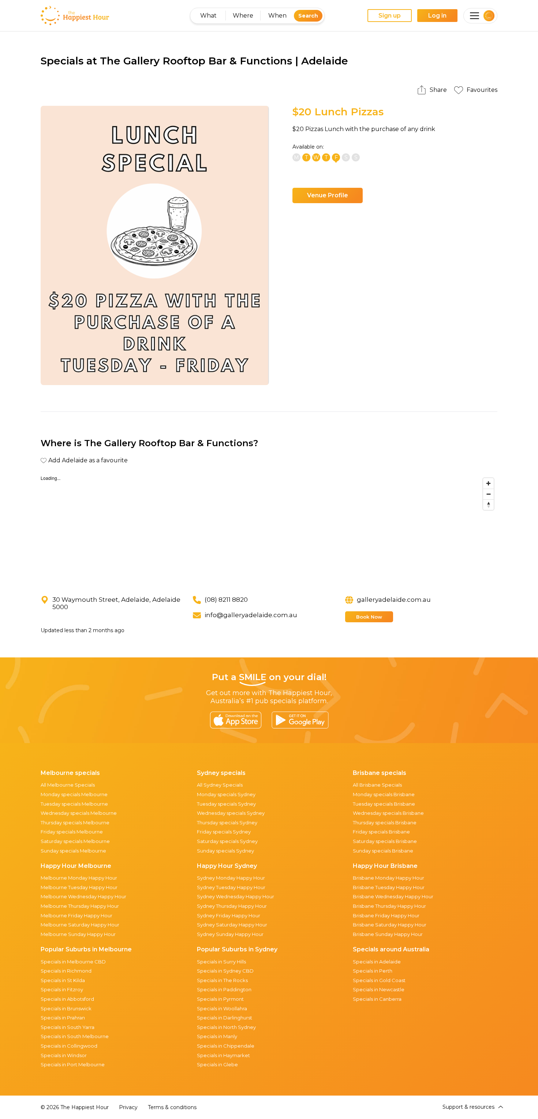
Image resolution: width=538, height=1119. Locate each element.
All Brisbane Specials (377, 785)
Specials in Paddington (224, 989)
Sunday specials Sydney (225, 851)
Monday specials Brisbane (384, 794)
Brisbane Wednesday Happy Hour (393, 896)
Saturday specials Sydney (227, 841)
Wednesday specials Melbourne (79, 813)
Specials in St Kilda (63, 980)
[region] (269, 529)
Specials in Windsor (64, 1055)
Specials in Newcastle (378, 989)
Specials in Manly (217, 1036)
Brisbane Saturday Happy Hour (389, 925)
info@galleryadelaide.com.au (251, 615)
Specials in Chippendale (225, 1046)
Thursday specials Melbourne (75, 822)
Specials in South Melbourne (75, 1036)
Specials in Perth (372, 971)
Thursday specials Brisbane (384, 822)
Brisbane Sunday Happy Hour (388, 934)
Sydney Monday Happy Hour (231, 878)
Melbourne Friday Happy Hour (76, 915)
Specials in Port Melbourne (73, 1064)
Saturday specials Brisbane (385, 841)
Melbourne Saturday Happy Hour (80, 925)
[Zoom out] (488, 494)
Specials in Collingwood (69, 1046)
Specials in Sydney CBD (225, 971)
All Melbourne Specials (68, 785)
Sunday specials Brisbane (383, 851)
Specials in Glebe (217, 1064)
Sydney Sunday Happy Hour (230, 934)
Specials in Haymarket (223, 1055)
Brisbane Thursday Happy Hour (389, 906)
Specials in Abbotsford (67, 999)
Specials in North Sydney (226, 1027)
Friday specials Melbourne (72, 832)
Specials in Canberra (377, 999)
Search (308, 15)
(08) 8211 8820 (226, 599)
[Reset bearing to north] (488, 504)
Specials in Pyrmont (220, 999)
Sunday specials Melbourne (73, 851)
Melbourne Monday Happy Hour (79, 878)
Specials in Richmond (66, 971)
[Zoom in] (488, 483)
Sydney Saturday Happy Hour (232, 925)
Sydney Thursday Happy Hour (232, 906)
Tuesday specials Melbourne (74, 804)
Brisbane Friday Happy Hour (386, 915)
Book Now (369, 617)
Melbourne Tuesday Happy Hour (79, 887)
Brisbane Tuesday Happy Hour (389, 887)
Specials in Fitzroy (62, 989)
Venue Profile (327, 195)
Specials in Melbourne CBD (73, 962)
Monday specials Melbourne (74, 794)
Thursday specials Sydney (227, 822)
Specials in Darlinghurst (224, 1018)
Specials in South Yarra (67, 1027)
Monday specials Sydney (226, 794)
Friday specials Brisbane (381, 832)
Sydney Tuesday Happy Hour (231, 887)
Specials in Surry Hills (221, 962)
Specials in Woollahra (222, 1008)
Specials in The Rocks (222, 980)
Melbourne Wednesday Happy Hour (83, 896)
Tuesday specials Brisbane (384, 804)
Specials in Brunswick (66, 1008)
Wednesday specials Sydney (231, 813)
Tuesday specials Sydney (226, 804)
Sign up (389, 15)
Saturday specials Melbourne (75, 841)
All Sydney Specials (220, 785)
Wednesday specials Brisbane (388, 813)
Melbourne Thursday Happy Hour (80, 906)
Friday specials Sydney (224, 832)
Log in (437, 15)
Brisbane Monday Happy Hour (388, 878)
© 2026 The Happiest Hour (75, 1107)
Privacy (128, 1107)
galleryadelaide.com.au (394, 599)
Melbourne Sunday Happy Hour (78, 934)
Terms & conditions (172, 1107)
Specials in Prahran (63, 1018)
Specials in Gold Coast (379, 980)
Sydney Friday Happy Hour (228, 915)
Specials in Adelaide (377, 962)
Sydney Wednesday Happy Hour (235, 896)
